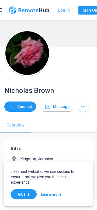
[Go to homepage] (30, 10)
